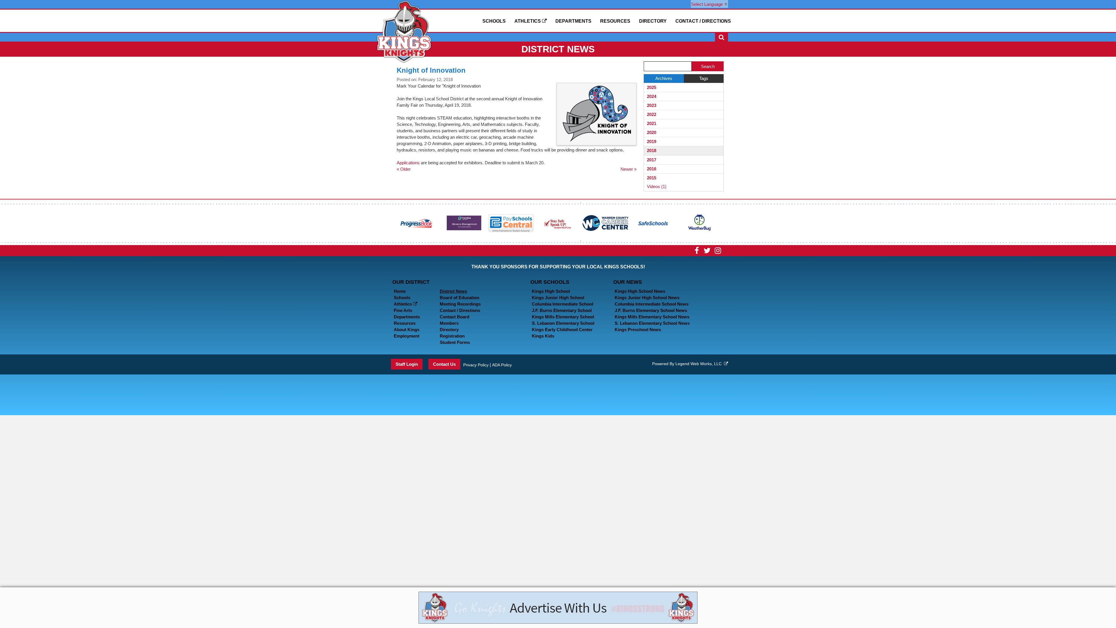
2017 (651, 159)
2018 (651, 150)
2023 (651, 105)
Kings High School (551, 291)
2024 (651, 96)
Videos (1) (656, 186)
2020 (651, 132)
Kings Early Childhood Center (562, 329)
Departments (573, 21)
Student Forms (455, 342)
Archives (663, 78)
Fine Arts (403, 310)
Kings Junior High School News (647, 297)
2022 (651, 114)
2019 (651, 141)
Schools (494, 21)
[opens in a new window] (417, 222)
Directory (653, 21)
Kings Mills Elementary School (563, 316)
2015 (651, 177)
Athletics (528, 21)
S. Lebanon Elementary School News (652, 323)
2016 (651, 168)
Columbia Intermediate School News (651, 303)
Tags (703, 78)
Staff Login (407, 364)
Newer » (628, 169)
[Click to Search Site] (721, 37)
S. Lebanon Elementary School (563, 323)
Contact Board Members (454, 320)
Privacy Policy (476, 365)
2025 (651, 87)
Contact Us (444, 364)
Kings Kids (543, 335)
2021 (651, 123)
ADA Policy (502, 365)
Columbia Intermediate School (562, 303)
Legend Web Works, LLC (699, 363)
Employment (406, 335)
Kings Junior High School (558, 297)
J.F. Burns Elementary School (562, 310)
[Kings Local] (404, 31)
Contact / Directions (703, 21)
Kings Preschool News (638, 329)
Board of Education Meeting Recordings (460, 300)
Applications (408, 162)
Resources (615, 21)
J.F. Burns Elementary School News (651, 310)
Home (400, 291)
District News (453, 291)
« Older (404, 169)
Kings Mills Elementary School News (652, 316)
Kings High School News (640, 291)
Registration (452, 335)
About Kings (406, 329)
